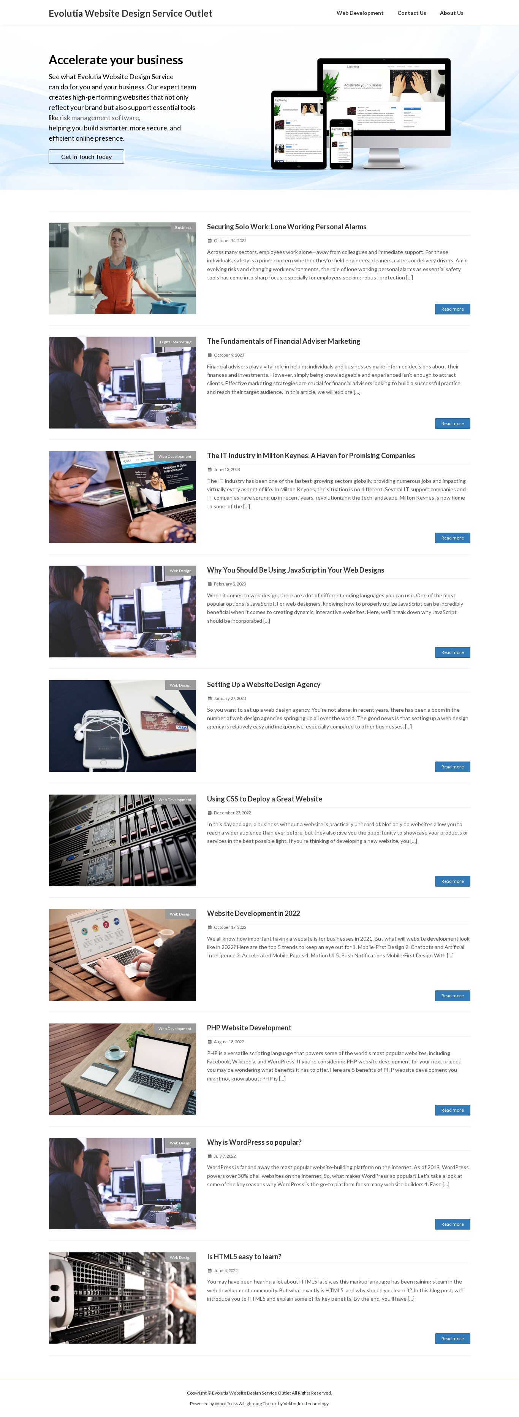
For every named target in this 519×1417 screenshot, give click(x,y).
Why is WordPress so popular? (254, 1142)
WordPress (226, 1404)
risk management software (99, 117)
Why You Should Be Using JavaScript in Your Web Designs (296, 570)
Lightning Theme (260, 1404)
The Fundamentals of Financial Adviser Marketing (284, 341)
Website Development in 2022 (253, 913)
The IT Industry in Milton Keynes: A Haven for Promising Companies (311, 455)
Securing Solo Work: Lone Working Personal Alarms (287, 226)
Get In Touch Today (86, 156)
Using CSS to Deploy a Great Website (264, 799)
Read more (452, 309)
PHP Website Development (249, 1027)
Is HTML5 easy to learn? (244, 1256)
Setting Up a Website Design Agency (264, 684)
